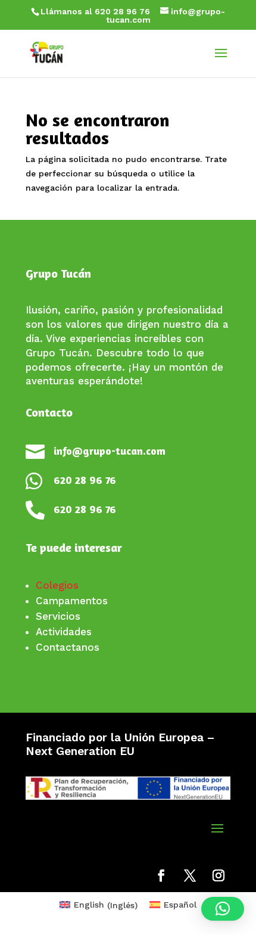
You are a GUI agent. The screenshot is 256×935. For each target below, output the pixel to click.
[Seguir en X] (190, 875)
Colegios (57, 585)
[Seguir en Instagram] (218, 875)
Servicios (58, 616)
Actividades (64, 632)
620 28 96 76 (85, 479)
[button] (222, 909)
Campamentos (72, 601)
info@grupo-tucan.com (110, 450)
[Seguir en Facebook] (161, 875)
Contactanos (67, 647)
